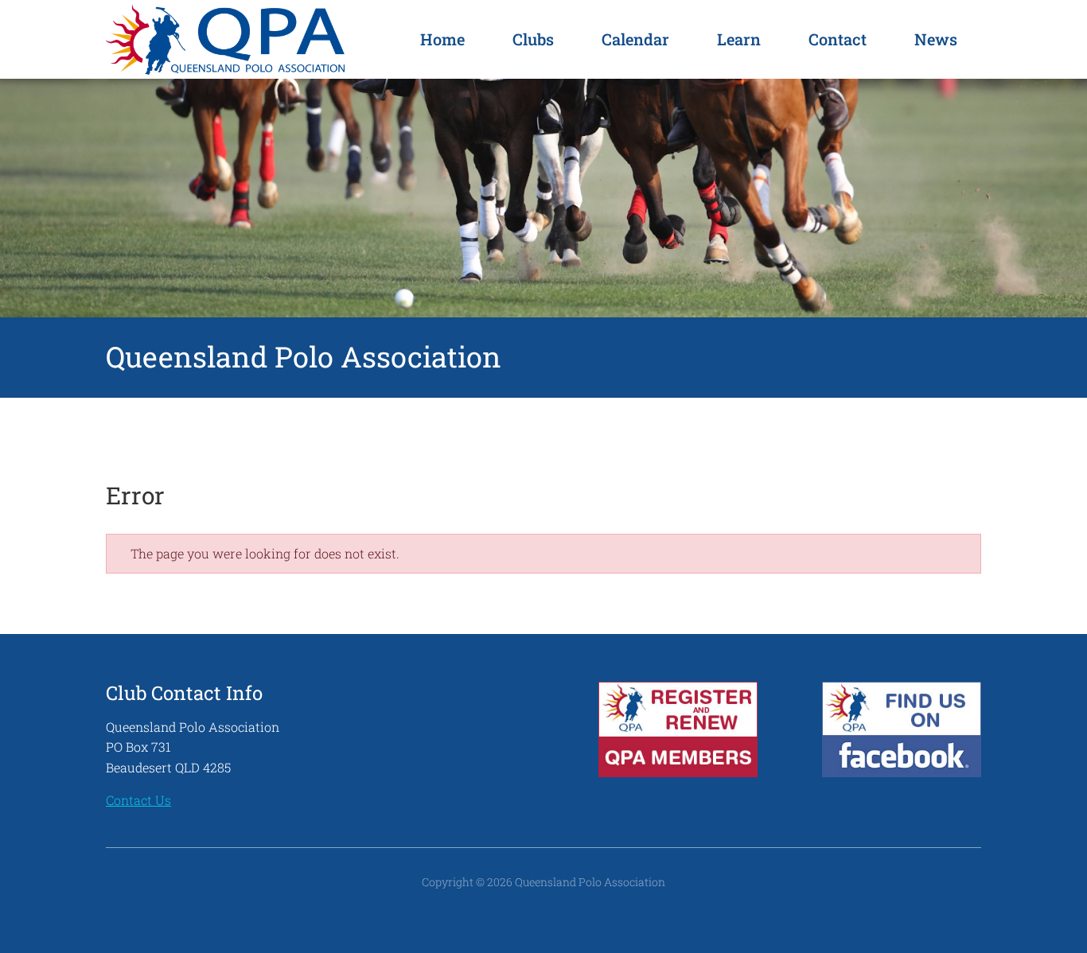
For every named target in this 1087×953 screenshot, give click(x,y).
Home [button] (442, 39)
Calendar (635, 39)
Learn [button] (739, 39)
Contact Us (138, 800)
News (935, 39)
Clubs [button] (533, 39)
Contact (837, 39)
